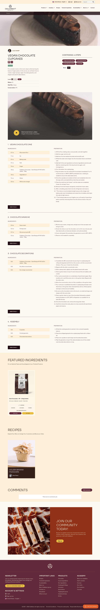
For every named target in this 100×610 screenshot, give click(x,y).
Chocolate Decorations (69, 63)
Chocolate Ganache (82, 60)
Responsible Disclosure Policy (78, 606)
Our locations (80, 587)
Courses (79, 583)
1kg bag (30, 407)
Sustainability (43, 583)
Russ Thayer (15, 475)
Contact (93, 7)
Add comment (86, 490)
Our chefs (79, 585)
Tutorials (79, 589)
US (68, 67)
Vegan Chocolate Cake (69, 60)
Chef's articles (81, 580)
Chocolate (61, 578)
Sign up (60, 541)
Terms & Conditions (51, 606)
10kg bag (13, 407)
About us (41, 585)
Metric (64, 67)
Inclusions (60, 587)
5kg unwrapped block (21, 410)
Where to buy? (43, 594)
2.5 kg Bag (22, 407)
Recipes (58, 7)
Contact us (42, 589)
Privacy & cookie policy (63, 606)
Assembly (80, 63)
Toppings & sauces (63, 591)
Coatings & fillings (63, 585)
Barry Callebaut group (45, 587)
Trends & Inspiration (67, 7)
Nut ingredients (62, 583)
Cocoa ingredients (63, 580)
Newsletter (42, 591)
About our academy (82, 578)
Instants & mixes (62, 594)
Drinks (60, 596)
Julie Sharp (16, 50)
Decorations (61, 589)
